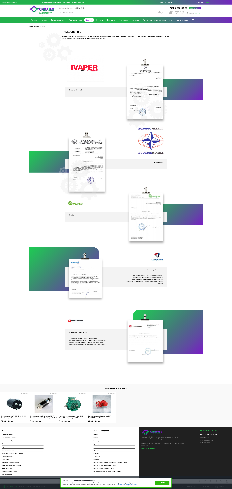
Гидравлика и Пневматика (9, 447)
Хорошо (162, 482)
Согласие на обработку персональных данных (107, 471)
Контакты (135, 20)
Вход (161, 2)
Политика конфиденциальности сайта (105, 465)
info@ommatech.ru (11, 2)
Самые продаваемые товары (116, 388)
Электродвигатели (7, 434)
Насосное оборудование (9, 471)
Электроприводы (7, 468)
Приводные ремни (7, 456)
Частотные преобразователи (10, 462)
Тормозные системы (8, 450)
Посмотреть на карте (148, 448)
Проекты (99, 20)
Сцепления (5, 459)
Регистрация (169, 2)
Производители (75, 20)
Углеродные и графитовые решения (12, 453)
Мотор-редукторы (7, 474)
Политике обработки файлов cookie (126, 485)
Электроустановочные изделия (11, 465)
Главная (34, 20)
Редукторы (5, 444)
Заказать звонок (195, 8)
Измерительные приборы (9, 437)
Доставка (111, 20)
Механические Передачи (9, 441)
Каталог (44, 20)
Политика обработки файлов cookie (104, 468)
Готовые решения (58, 20)
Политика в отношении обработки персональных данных (165, 20)
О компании (123, 20)
